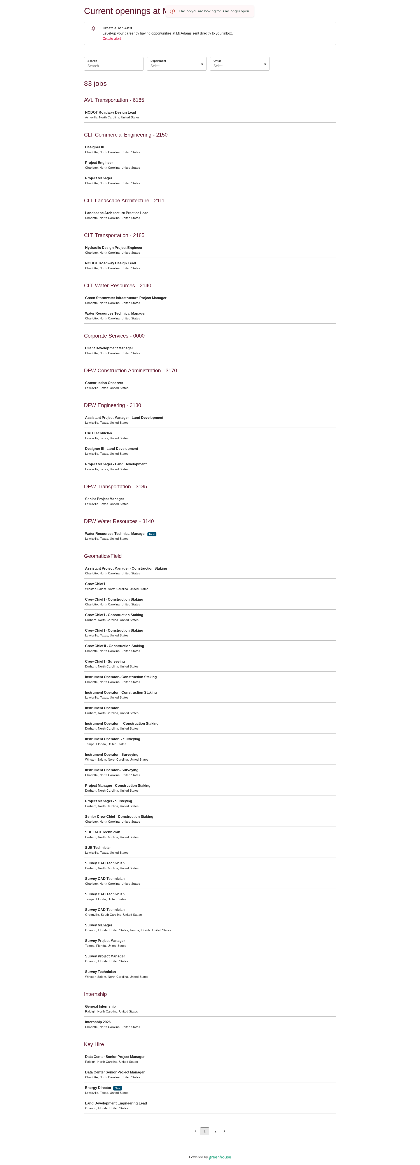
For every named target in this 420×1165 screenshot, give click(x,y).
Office (217, 60)
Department (158, 60)
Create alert (112, 38)
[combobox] (150, 66)
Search (92, 60)
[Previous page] (195, 1131)
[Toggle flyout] (202, 64)
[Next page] (224, 1131)
